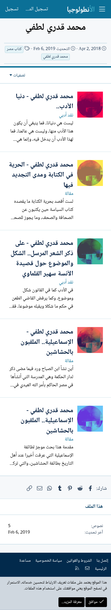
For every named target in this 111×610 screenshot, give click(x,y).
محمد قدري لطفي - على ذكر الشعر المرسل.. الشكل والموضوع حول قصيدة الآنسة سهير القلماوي (42, 259)
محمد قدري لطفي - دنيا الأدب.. (44, 102)
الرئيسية (101, 568)
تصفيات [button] (19, 75)
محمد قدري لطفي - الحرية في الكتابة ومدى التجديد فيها (41, 175)
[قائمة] (102, 9)
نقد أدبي (66, 115)
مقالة (69, 194)
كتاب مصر (14, 49)
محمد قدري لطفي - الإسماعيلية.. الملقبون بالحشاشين (46, 342)
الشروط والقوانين (79, 560)
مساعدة (25, 560)
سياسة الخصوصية (48, 560)
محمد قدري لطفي (55, 57)
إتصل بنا (102, 560)
